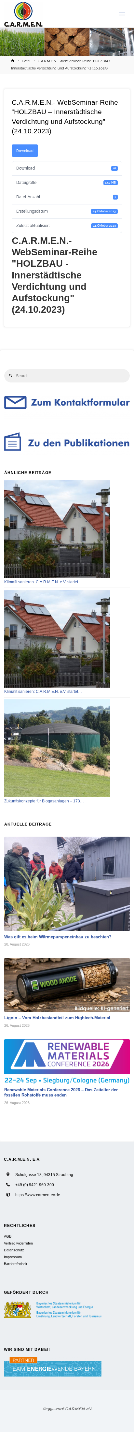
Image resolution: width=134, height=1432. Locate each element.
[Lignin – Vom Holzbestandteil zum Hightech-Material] (67, 985)
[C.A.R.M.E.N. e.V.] (23, 14)
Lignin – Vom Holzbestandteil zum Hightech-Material (57, 1017)
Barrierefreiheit (15, 1264)
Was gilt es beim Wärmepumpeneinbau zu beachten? (58, 936)
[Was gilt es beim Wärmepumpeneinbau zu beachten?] (67, 884)
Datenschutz (14, 1250)
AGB (7, 1236)
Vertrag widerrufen (18, 1243)
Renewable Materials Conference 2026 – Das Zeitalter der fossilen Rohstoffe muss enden (61, 1092)
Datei (26, 61)
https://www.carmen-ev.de (37, 1195)
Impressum (13, 1257)
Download (25, 150)
